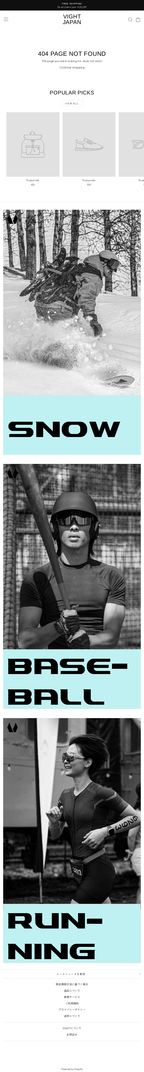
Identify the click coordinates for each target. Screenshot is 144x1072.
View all (72, 103)
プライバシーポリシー (72, 1009)
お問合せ (72, 1034)
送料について (72, 1016)
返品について (72, 990)
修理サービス (72, 997)
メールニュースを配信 (71, 974)
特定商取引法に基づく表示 (72, 984)
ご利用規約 (72, 1003)
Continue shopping (72, 67)
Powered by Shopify (72, 1068)
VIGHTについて (72, 1028)
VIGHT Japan (72, 19)
